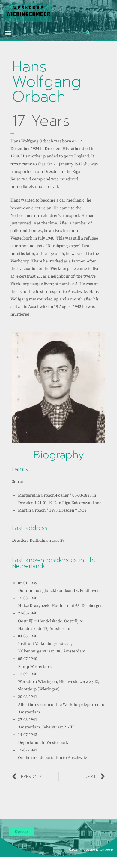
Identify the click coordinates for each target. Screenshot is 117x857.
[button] (8, 33)
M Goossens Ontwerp (97, 849)
